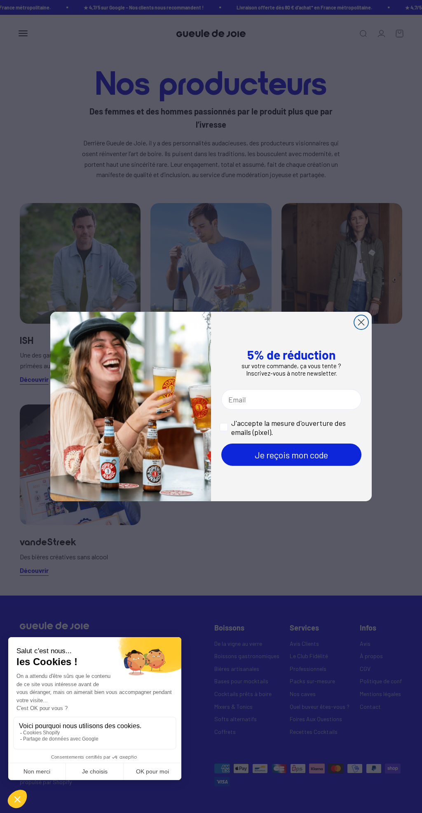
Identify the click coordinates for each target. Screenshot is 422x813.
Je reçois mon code (291, 454)
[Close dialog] (361, 322)
